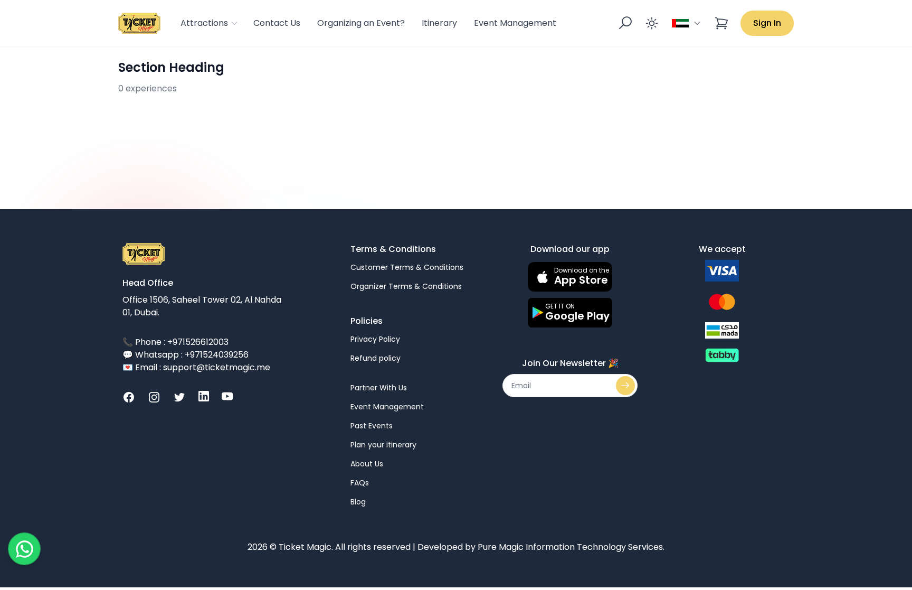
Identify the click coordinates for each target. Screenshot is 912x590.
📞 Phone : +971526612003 (175, 342)
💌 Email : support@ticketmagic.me (196, 367)
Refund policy (375, 358)
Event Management (515, 23)
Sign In (767, 23)
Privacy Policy (375, 339)
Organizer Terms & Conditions (406, 286)
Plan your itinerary (383, 444)
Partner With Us (378, 387)
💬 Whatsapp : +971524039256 (185, 355)
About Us (366, 463)
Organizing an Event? (361, 23)
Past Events (371, 425)
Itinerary (439, 23)
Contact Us (276, 23)
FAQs (359, 482)
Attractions (204, 23)
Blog (358, 502)
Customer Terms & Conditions (406, 267)
